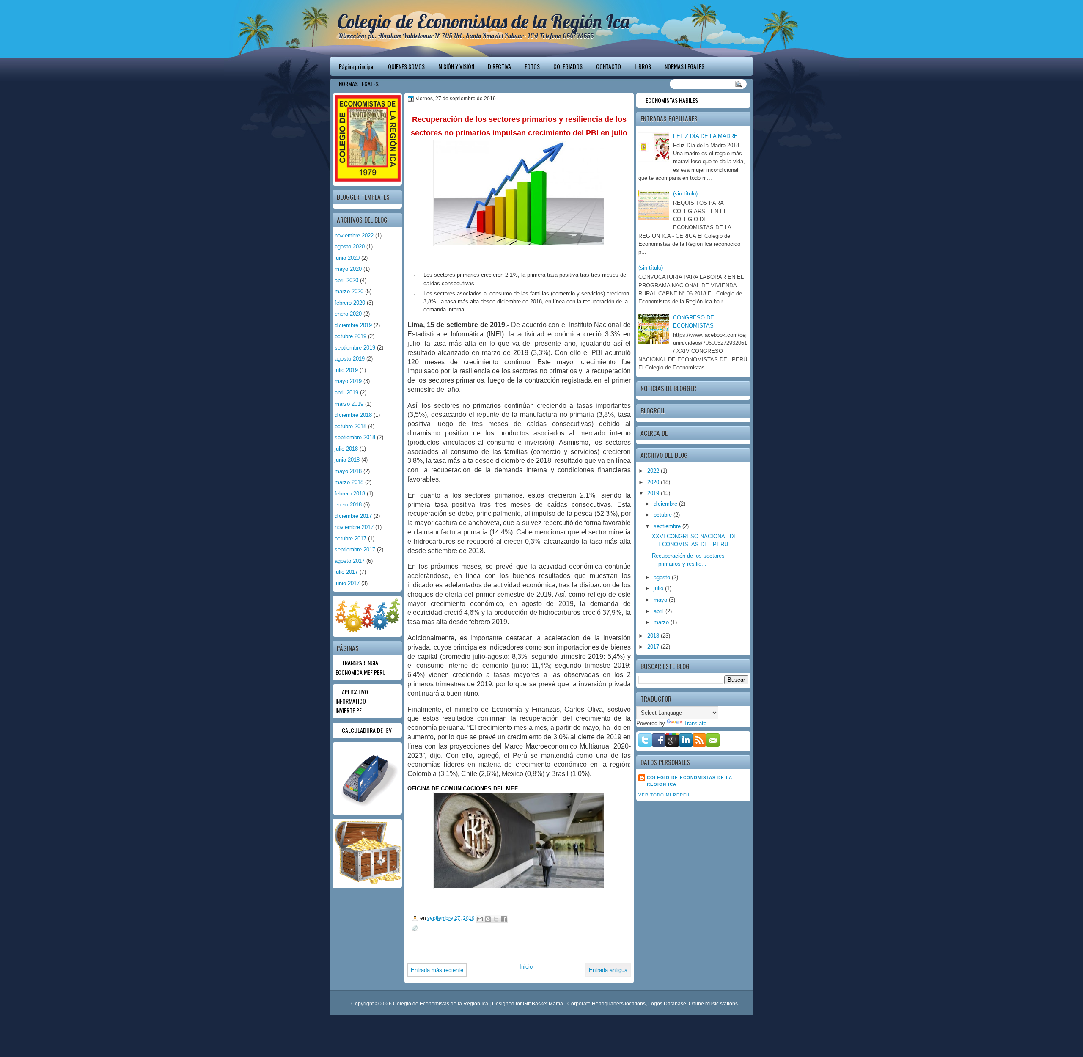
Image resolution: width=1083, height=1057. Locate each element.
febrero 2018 (350, 493)
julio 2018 (346, 449)
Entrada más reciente (437, 970)
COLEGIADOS (568, 66)
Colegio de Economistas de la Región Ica (483, 21)
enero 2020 (348, 314)
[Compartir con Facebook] (504, 919)
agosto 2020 (350, 246)
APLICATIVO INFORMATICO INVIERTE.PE (351, 701)
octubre (663, 515)
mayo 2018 (348, 471)
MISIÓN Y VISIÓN (456, 66)
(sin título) (685, 193)
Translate (695, 723)
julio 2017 (346, 572)
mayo (661, 600)
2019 (654, 493)
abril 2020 (346, 280)
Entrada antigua (608, 970)
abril (659, 611)
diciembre (666, 504)
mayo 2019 (348, 381)
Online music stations (713, 1004)
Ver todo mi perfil (664, 795)
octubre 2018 (350, 426)
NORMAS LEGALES (684, 66)
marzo (662, 622)
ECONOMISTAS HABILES (672, 100)
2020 (654, 482)
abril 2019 (346, 392)
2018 (654, 636)
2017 (654, 647)
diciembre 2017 (353, 516)
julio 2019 (346, 370)
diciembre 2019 (353, 325)
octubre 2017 (350, 538)
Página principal (356, 66)
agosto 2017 (350, 561)
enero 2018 (348, 504)
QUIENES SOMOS (406, 66)
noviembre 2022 (354, 235)
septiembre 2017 (355, 549)
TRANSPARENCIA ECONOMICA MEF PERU (360, 667)
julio (659, 588)
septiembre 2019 (355, 347)
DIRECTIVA (499, 66)
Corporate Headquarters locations (606, 1004)
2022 (654, 471)
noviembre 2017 (354, 527)
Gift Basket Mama (543, 1004)
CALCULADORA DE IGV (367, 730)
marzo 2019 (349, 404)
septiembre (668, 526)
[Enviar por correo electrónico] (480, 919)
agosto (663, 577)
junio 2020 (347, 258)
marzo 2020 (349, 291)
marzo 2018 (349, 482)
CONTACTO (608, 66)
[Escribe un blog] (488, 919)
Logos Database (667, 1004)
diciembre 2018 (353, 415)
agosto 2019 (350, 358)
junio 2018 (347, 460)
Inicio (526, 966)
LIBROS (643, 66)
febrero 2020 (350, 303)
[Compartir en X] (496, 919)
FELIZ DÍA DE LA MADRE (705, 136)
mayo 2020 (348, 269)
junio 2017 (347, 583)
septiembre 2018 (355, 437)
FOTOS (532, 66)
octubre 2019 (350, 336)
